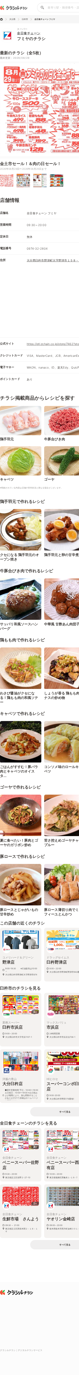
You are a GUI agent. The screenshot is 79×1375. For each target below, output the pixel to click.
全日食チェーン (29, 33)
